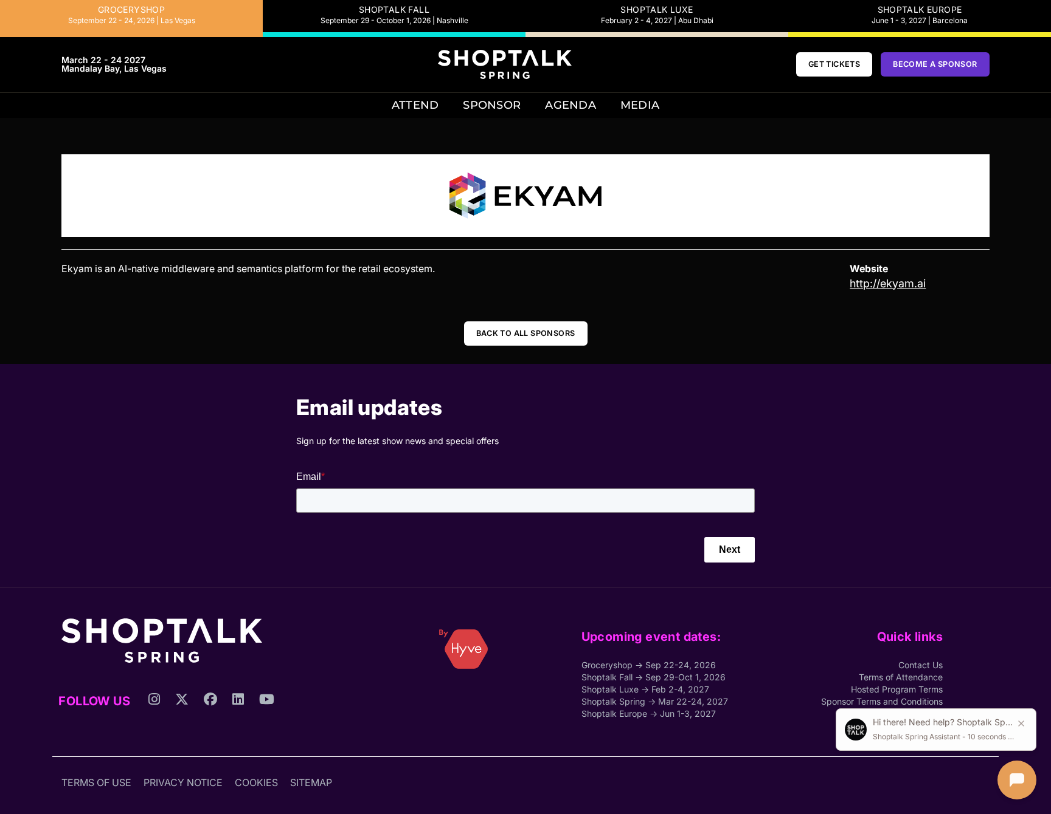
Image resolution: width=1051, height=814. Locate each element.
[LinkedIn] (238, 724)
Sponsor (492, 104)
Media (639, 104)
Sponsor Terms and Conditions (882, 701)
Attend (415, 104)
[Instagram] (154, 724)
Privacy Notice (183, 782)
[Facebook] (210, 724)
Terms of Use (96, 782)
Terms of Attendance (901, 677)
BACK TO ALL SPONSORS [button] (525, 333)
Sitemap (311, 782)
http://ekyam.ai (888, 283)
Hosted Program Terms (897, 689)
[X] (182, 724)
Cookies (256, 782)
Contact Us (920, 665)
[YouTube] (266, 724)
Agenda (570, 104)
